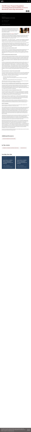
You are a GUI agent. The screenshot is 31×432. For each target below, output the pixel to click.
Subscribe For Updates (6, 24)
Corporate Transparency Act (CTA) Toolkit (9, 138)
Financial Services (8, 165)
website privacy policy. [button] (11, 430)
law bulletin (12, 33)
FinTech (4, 165)
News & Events (4, 14)
